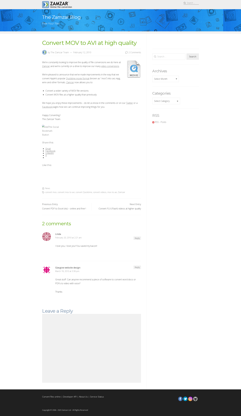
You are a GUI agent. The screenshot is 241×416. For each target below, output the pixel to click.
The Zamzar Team (60, 52)
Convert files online (51, 396)
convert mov (51, 192)
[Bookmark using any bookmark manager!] (51, 130)
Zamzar (46, 66)
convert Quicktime (84, 192)
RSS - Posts (160, 122)
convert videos (99, 192)
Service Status (97, 396)
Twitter (129, 102)
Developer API (70, 396)
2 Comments (134, 52)
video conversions (110, 66)
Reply (137, 238)
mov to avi (112, 192)
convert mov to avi (66, 192)
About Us (83, 396)
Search (192, 56)
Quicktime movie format (77, 78)
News (47, 188)
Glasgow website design (67, 267)
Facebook (47, 106)
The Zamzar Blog (61, 17)
